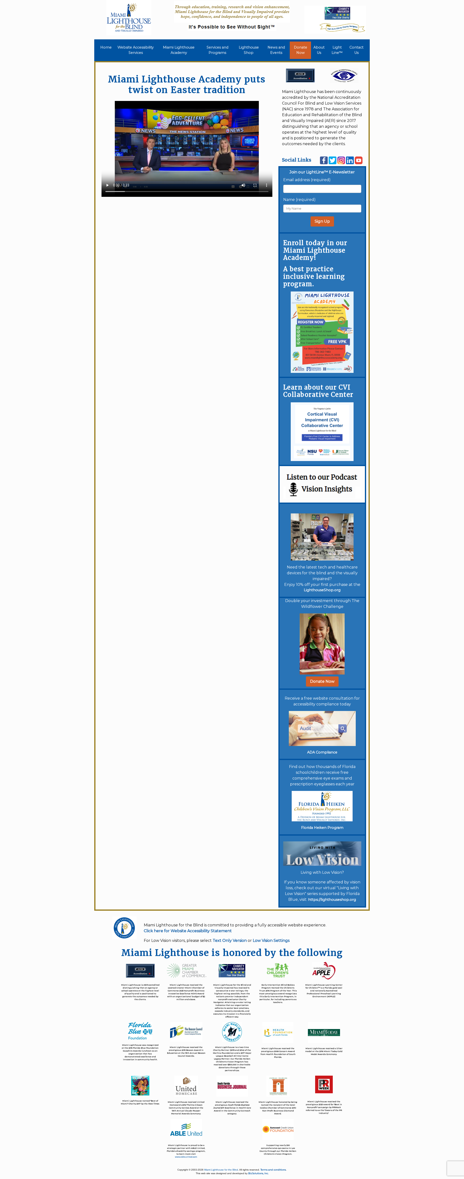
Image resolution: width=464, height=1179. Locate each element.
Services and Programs (217, 50)
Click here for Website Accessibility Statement (188, 931)
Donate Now (300, 50)
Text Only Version (230, 940)
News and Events (276, 50)
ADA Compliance (322, 752)
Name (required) (299, 199)
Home (107, 47)
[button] (322, 681)
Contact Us (356, 50)
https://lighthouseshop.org (332, 899)
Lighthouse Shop (249, 50)
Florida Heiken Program (322, 827)
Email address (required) (307, 180)
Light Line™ (337, 50)
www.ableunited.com (186, 1157)
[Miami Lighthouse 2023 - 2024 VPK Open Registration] (322, 332)
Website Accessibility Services (135, 50)
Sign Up (322, 221)
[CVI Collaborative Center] (322, 431)
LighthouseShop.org (322, 590)
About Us (319, 50)
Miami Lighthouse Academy (179, 50)
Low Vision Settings (271, 940)
